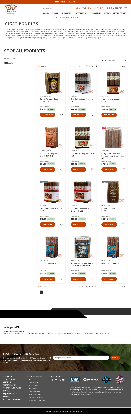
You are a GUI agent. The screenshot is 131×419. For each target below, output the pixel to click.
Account (31, 379)
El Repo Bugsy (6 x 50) (48, 263)
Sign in (109, 8)
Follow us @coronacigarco (14, 331)
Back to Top (40, 292)
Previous (43, 66)
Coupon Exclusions (35, 397)
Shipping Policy (34, 388)
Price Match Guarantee (37, 391)
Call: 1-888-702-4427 (95, 8)
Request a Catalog (10, 394)
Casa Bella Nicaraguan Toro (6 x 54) (82, 155)
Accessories (81, 13)
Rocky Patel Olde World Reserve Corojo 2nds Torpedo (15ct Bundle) (113, 156)
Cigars (55, 13)
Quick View (51, 83)
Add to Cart (47, 115)
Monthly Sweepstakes (12, 388)
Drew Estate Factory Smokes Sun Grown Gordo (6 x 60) (82, 264)
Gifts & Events (119, 13)
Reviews (107, 13)
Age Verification (9, 385)
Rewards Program (35, 394)
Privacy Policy (33, 382)
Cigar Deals (96, 13)
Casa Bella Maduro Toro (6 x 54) (82, 100)
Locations (7, 382)
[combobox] (60, 8)
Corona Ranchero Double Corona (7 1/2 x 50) (50, 100)
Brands (46, 13)
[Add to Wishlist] (61, 115)
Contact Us (7, 376)
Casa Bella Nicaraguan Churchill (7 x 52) (110, 100)
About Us (82, 8)
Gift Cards (7, 391)
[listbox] (117, 60)
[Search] (76, 8)
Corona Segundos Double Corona (111, 209)
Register (118, 8)
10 (96, 66)
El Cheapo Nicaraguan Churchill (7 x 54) (48, 155)
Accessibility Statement (37, 400)
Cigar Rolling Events (11, 400)
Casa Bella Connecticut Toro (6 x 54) (51, 209)
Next (123, 66)
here (109, 392)
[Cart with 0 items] (125, 8)
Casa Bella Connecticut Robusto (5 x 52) (80, 210)
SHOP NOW (109, 169)
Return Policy (33, 385)
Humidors (66, 13)
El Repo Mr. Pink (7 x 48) (110, 263)
